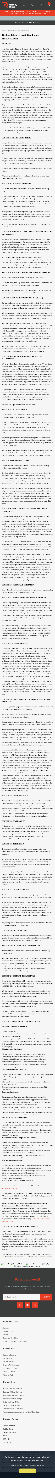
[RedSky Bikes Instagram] (27, 1305)
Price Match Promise (10, 1368)
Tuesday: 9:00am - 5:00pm (12, 1392)
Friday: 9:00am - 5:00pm (11, 1402)
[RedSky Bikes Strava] (35, 1305)
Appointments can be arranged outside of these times (21, 1412)
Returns (5, 1335)
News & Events (8, 1362)
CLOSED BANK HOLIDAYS (13, 1409)
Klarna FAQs (7, 1358)
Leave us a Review (9, 1372)
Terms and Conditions (10, 1338)
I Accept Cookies (27, 1471)
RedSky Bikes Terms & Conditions (18, 30)
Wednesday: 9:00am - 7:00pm (13, 1395)
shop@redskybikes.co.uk (10, 1188)
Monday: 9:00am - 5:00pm (12, 1389)
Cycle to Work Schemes (11, 1365)
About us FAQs (8, 1375)
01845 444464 (9, 1426)
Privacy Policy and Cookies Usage (15, 1341)
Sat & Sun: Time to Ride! (11, 1405)
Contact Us (7, 1442)
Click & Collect (8, 1331)
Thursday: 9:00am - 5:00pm (12, 1399)
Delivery (6, 1328)
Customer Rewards (9, 1355)
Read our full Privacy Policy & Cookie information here (27, 1465)
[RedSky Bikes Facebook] (20, 1305)
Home (4, 30)
